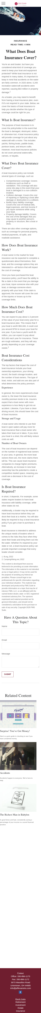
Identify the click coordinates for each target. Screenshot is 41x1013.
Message (6, 654)
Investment (20, 1005)
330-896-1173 (23, 976)
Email (4, 640)
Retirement (20, 1002)
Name (4, 626)
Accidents (5, 772)
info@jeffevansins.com (20, 988)
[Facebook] (20, 992)
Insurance (20, 1011)
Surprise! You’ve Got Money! (15, 731)
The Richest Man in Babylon (14, 814)
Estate (20, 1008)
